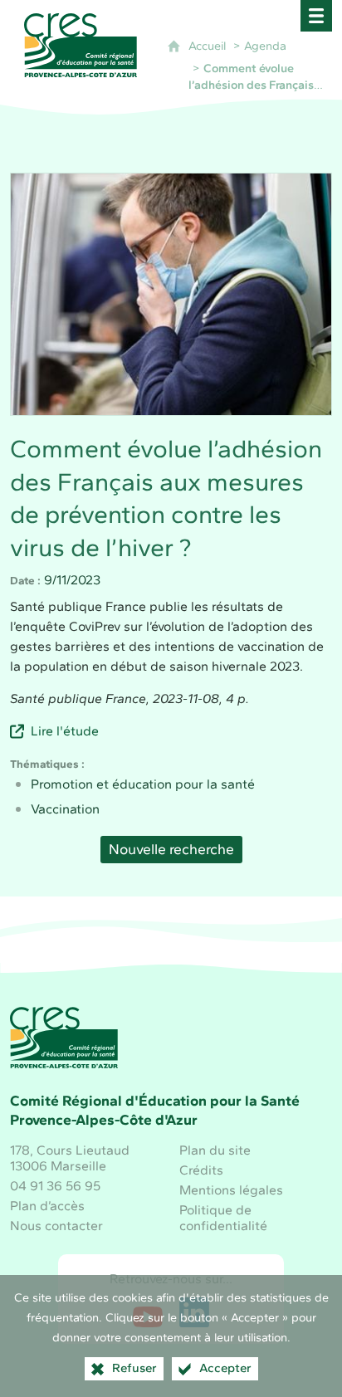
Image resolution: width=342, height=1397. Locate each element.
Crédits (201, 1170)
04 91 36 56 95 (55, 1186)
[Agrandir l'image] (170, 294)
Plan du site (215, 1150)
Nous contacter (56, 1225)
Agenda (265, 45)
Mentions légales (231, 1190)
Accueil (207, 45)
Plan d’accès (47, 1206)
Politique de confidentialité (223, 1217)
